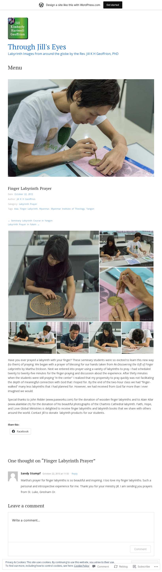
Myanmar (44, 208)
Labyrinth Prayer (28, 203)
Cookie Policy (81, 565)
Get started (112, 4)
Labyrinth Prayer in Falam (24, 224)
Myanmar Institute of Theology (68, 208)
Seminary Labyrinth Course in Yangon (30, 220)
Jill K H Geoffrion (26, 199)
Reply (75, 473)
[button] (53, 276)
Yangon (90, 208)
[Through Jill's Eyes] (18, 38)
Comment (140, 549)
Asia (16, 208)
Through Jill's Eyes (37, 46)
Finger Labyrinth (29, 208)
